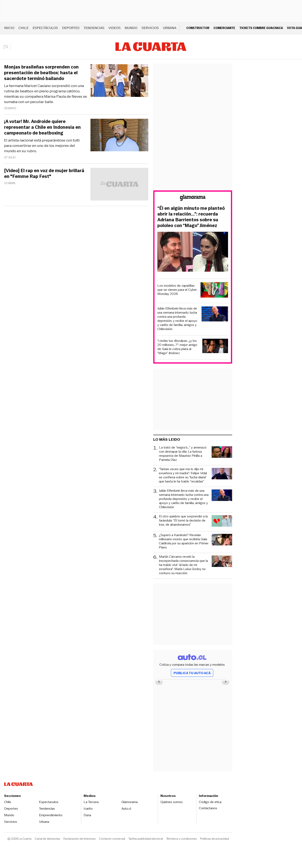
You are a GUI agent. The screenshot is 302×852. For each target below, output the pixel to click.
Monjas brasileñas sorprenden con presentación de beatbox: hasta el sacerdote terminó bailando (41, 72)
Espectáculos (45, 28)
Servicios (150, 28)
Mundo (131, 28)
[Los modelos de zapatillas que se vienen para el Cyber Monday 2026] (214, 290)
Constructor (197, 28)
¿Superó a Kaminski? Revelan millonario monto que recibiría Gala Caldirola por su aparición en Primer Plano (184, 541)
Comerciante (224, 28)
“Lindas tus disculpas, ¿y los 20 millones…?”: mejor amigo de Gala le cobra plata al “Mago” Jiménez (177, 347)
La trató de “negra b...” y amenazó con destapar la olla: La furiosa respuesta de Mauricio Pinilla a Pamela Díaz (182, 453)
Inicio (9, 28)
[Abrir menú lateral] (7, 46)
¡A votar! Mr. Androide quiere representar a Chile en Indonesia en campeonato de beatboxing (42, 127)
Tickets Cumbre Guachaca (261, 28)
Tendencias (94, 28)
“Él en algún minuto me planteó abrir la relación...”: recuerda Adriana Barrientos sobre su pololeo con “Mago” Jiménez (191, 216)
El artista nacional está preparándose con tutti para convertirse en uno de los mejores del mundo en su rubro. (42, 146)
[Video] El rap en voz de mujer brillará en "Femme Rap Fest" (44, 173)
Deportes (71, 28)
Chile (23, 28)
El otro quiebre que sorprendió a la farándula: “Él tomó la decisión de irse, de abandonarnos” (183, 520)
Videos (114, 28)
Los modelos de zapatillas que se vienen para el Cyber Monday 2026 (177, 290)
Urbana (169, 28)
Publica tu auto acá (192, 673)
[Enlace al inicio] (193, 198)
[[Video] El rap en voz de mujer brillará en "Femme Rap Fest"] (119, 185)
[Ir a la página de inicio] (151, 46)
